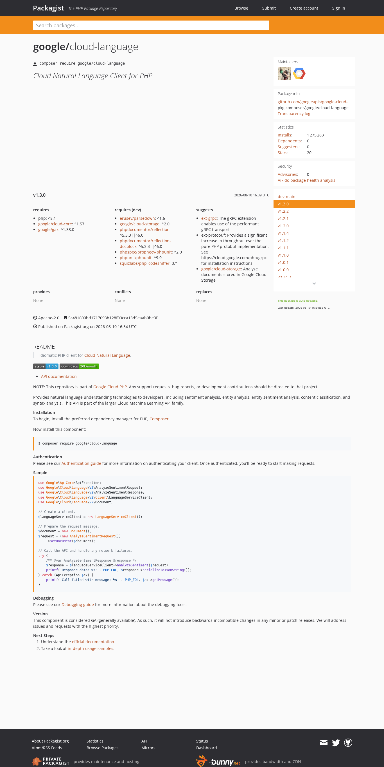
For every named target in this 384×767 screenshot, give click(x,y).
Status (202, 741)
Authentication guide (81, 463)
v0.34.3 (284, 277)
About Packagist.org (50, 741)
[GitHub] (348, 743)
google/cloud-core (55, 223)
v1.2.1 (283, 218)
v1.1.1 (283, 247)
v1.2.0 (283, 225)
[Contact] (324, 743)
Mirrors (148, 747)
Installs (284, 135)
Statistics (95, 741)
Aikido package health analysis (306, 180)
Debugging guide (78, 604)
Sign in (338, 8)
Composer (159, 418)
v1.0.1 (283, 262)
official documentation (93, 641)
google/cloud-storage (139, 223)
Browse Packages (103, 747)
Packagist (48, 7)
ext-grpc (209, 218)
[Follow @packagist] (336, 743)
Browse (241, 8)
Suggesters (288, 146)
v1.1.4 (283, 233)
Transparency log (294, 113)
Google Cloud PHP (110, 386)
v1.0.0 (283, 269)
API (144, 741)
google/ (51, 46)
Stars (282, 152)
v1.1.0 (283, 255)
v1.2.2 (283, 211)
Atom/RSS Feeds (47, 747)
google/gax (48, 229)
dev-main (286, 196)
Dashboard (206, 747)
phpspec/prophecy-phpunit (146, 252)
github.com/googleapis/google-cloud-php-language (326, 101)
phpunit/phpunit (136, 257)
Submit (269, 8)
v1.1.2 (283, 240)
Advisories (287, 174)
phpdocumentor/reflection (145, 229)
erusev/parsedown (137, 218)
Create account (304, 8)
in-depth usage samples (90, 648)
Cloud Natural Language (107, 355)
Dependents (289, 140)
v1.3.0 (283, 204)
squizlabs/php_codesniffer (145, 263)
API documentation (59, 376)
